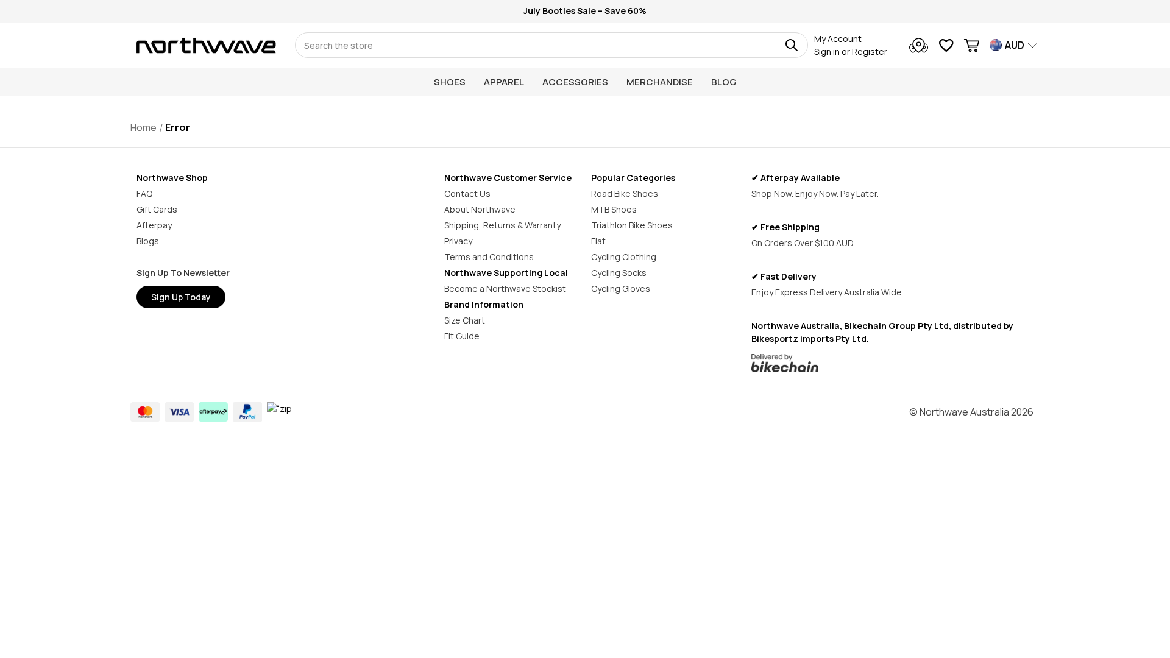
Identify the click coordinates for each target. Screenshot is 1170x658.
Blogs (147, 241)
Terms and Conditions (489, 257)
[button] (892, 363)
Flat (598, 241)
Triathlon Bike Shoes (632, 225)
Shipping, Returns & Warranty (502, 225)
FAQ (144, 193)
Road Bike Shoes (624, 193)
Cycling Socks (619, 272)
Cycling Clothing (623, 257)
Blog (724, 82)
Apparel (504, 82)
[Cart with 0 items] (971, 47)
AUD (1014, 45)
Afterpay (154, 225)
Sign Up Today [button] (181, 297)
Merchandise (659, 82)
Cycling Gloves (620, 288)
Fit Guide (462, 336)
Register (869, 51)
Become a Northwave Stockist (505, 288)
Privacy (458, 241)
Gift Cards (156, 209)
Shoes (450, 82)
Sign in (827, 51)
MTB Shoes (614, 209)
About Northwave (480, 209)
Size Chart (464, 320)
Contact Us (467, 193)
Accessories (575, 82)
